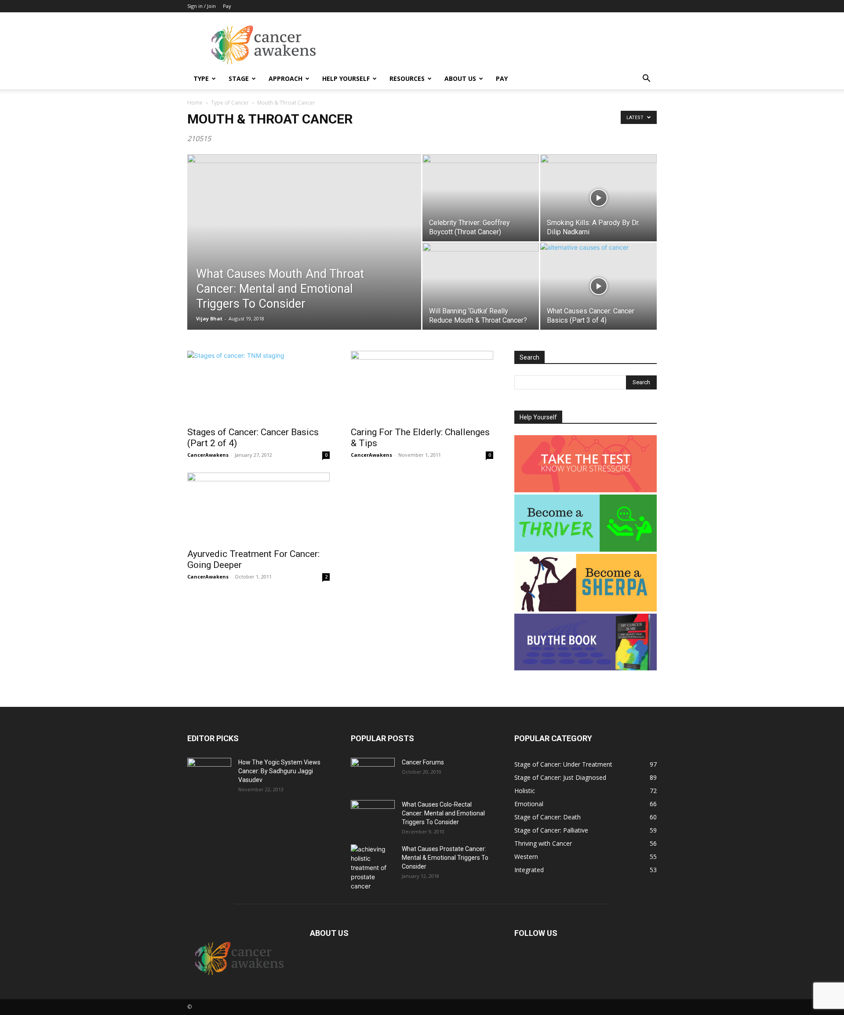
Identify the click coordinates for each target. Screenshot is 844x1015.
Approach (285, 78)
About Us (460, 78)
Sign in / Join (201, 6)
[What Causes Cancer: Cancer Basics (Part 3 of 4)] (598, 286)
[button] (646, 79)
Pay (227, 6)
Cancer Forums (423, 762)
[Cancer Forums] (373, 773)
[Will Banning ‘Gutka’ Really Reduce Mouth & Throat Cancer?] (480, 286)
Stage (239, 78)
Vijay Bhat (209, 318)
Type (201, 78)
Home (195, 102)
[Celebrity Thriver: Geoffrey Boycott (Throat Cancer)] (480, 197)
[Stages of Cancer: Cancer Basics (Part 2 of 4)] (258, 386)
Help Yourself (346, 78)
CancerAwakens (208, 454)
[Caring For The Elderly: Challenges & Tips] (422, 386)
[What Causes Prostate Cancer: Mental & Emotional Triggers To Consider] (373, 867)
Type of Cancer (230, 102)
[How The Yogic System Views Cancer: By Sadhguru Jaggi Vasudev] (209, 773)
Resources (407, 78)
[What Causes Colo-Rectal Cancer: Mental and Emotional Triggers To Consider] (373, 815)
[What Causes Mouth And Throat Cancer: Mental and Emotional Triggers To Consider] (304, 255)
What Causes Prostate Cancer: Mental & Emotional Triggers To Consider (445, 857)
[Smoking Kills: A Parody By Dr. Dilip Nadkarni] (598, 197)
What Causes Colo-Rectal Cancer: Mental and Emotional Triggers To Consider (443, 813)
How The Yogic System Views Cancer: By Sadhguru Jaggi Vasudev (279, 771)
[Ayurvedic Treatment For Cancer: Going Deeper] (258, 508)
